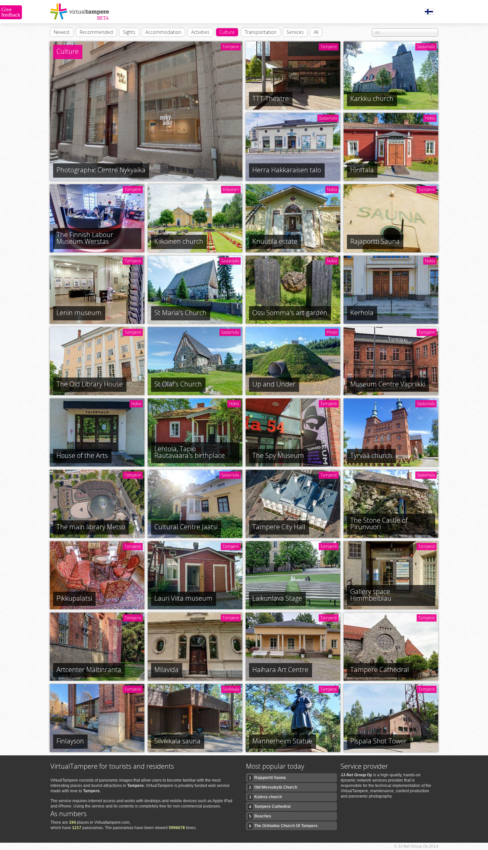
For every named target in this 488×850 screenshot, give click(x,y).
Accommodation (163, 32)
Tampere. (136, 785)
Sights (129, 32)
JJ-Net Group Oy (356, 775)
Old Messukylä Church (273, 787)
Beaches (260, 816)
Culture (227, 32)
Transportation (261, 32)
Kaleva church (265, 797)
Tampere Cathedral (269, 806)
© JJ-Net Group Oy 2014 (416, 846)
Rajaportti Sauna (267, 777)
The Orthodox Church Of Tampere (283, 825)
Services (295, 32)
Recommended (96, 32)
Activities (200, 32)
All (316, 32)
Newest (62, 32)
